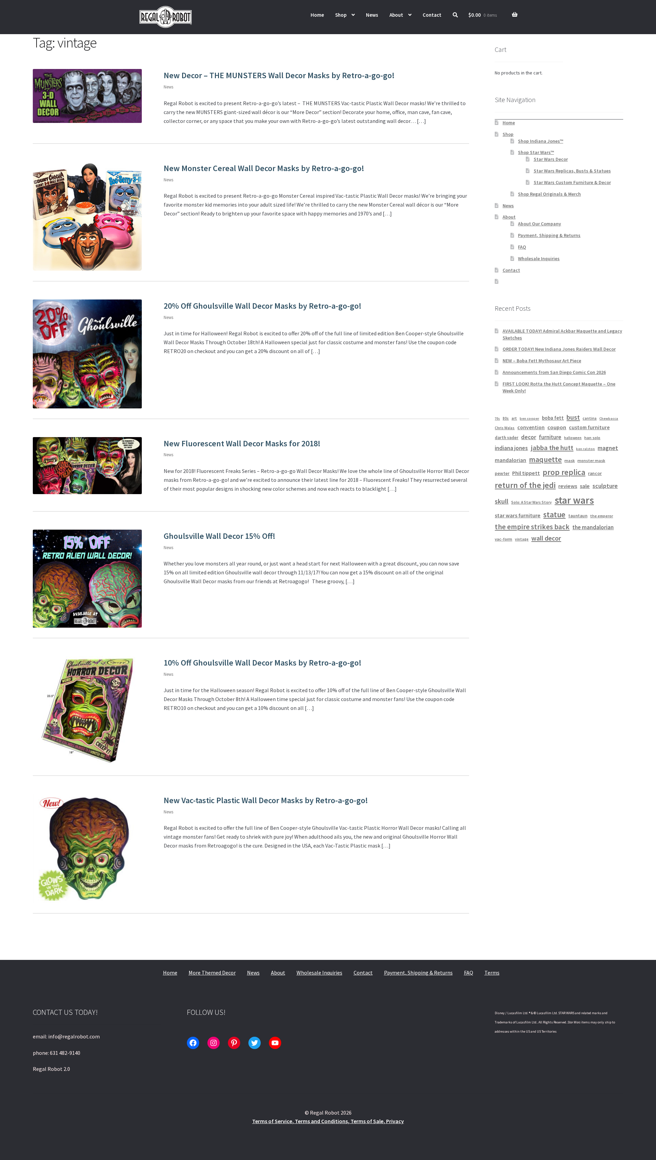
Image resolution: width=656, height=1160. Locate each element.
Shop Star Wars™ (536, 152)
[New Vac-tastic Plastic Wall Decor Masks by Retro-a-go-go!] (87, 848)
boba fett (553, 418)
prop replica (564, 472)
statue (554, 514)
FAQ (522, 247)
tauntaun (577, 516)
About (396, 15)
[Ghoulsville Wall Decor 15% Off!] (87, 579)
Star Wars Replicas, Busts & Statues (572, 171)
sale (585, 486)
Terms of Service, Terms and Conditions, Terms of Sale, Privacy (328, 1121)
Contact (432, 15)
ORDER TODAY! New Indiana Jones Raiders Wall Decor (559, 349)
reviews (567, 486)
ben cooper (529, 418)
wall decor (546, 538)
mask (569, 460)
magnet (608, 448)
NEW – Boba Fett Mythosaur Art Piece (542, 361)
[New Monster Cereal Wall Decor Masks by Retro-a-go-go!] (87, 216)
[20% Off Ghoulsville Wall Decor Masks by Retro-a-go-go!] (87, 353)
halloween (573, 437)
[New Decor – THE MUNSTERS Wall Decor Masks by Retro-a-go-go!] (87, 96)
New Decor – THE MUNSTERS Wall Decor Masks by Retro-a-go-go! (279, 75)
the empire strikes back (532, 526)
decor (528, 437)
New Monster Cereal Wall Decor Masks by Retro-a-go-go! (264, 168)
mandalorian (510, 460)
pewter (502, 473)
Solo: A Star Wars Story (531, 502)
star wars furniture (518, 515)
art (514, 418)
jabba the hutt (552, 447)
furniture (550, 437)
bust (573, 417)
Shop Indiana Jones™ (540, 141)
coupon (556, 427)
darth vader (506, 438)
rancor (595, 473)
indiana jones (511, 448)
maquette (545, 459)
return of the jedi (525, 485)
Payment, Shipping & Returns (549, 235)
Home (317, 15)
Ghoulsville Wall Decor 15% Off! (219, 536)
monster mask (591, 460)
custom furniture (589, 427)
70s (497, 418)
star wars (574, 500)
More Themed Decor (212, 972)
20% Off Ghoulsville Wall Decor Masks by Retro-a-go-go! (262, 306)
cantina (590, 418)
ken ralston (585, 449)
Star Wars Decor (551, 159)
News (372, 15)
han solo (592, 437)
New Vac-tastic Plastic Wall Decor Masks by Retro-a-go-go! (266, 800)
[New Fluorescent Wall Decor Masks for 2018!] (87, 465)
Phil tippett (526, 473)
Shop (340, 15)
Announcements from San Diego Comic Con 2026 (554, 372)
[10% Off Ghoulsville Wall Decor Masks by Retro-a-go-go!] (87, 710)
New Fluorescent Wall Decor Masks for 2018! (242, 443)
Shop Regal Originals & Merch (549, 194)
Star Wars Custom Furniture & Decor (572, 182)
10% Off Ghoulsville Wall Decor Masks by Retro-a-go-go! (262, 662)
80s (506, 418)
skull (501, 501)
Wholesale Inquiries (539, 258)
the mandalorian (593, 527)
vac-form (503, 539)
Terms (492, 972)
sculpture (605, 486)
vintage (522, 539)
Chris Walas (505, 427)
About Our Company (539, 224)
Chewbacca (608, 418)
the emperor (601, 515)
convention (531, 427)
